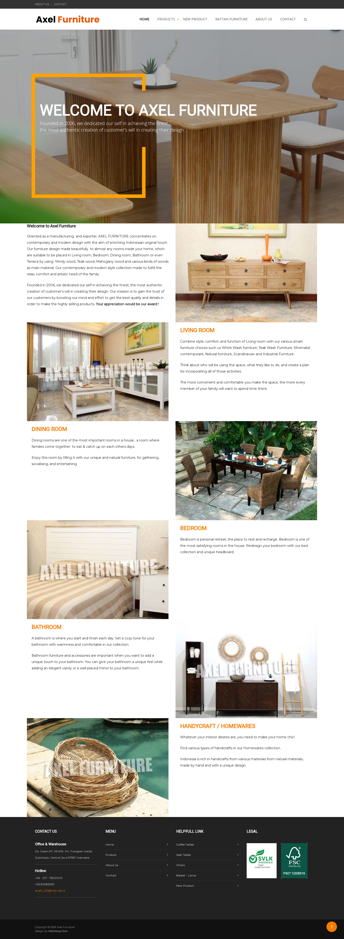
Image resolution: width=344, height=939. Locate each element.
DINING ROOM (49, 429)
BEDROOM (193, 528)
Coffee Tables (185, 844)
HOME (144, 19)
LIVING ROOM (197, 330)
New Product (185, 885)
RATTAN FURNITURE (231, 19)
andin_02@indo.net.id (50, 890)
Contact (111, 875)
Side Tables (183, 855)
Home (110, 844)
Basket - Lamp (186, 875)
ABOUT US (42, 4)
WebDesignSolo (58, 931)
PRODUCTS (166, 19)
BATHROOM (47, 627)
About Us (112, 865)
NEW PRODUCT (195, 19)
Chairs (180, 865)
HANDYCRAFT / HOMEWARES (217, 726)
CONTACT (60, 4)
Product (111, 855)
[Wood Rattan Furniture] (67, 13)
